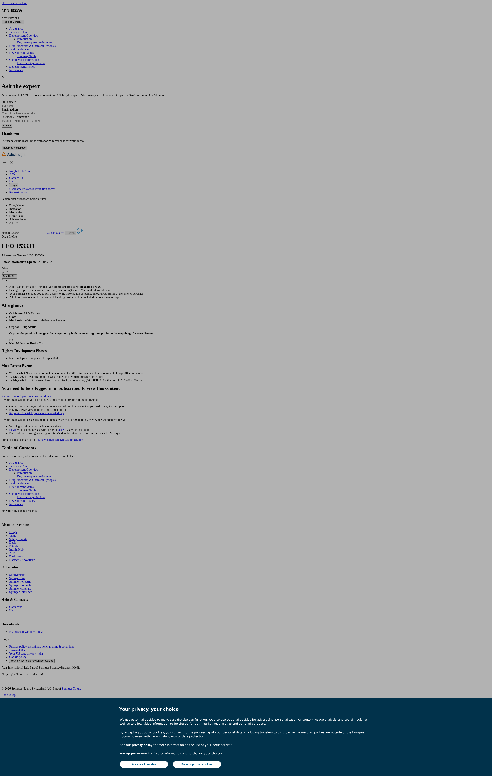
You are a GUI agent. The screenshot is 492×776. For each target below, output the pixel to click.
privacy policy (142, 745)
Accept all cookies (144, 764)
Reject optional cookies (197, 764)
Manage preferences (133, 753)
